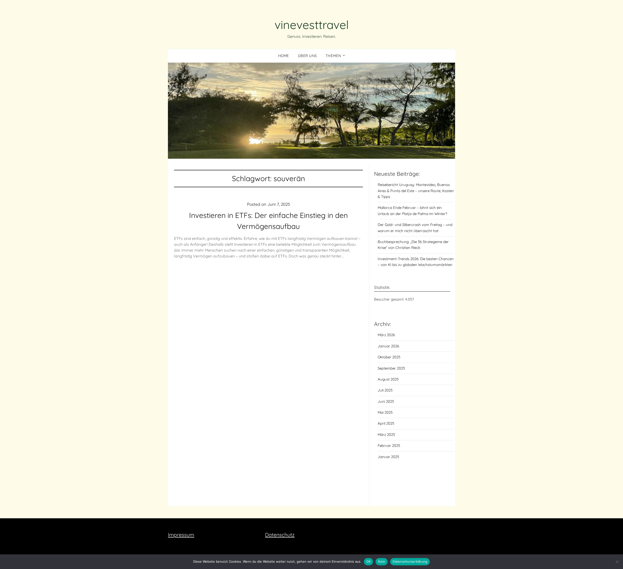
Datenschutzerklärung (410, 561)
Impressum (181, 534)
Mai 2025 (385, 412)
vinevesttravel (312, 24)
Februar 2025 (389, 445)
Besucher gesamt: (389, 299)
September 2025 (391, 368)
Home (283, 55)
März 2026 (386, 335)
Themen (333, 55)
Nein (381, 561)
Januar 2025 (388, 456)
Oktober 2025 (389, 357)
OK (368, 561)
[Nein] (616, 561)
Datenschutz (279, 534)
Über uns (307, 55)
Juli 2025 (385, 390)
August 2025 (388, 379)
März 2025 (386, 434)
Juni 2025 (386, 401)
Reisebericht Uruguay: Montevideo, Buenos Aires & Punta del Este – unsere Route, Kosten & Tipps (416, 190)
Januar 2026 (388, 346)
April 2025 (386, 423)
